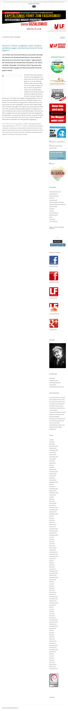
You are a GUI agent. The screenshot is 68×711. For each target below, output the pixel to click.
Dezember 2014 (53, 620)
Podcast (51, 210)
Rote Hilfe (15, 132)
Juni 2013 (51, 656)
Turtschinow (11, 134)
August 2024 (52, 459)
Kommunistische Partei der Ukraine (27, 128)
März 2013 (52, 662)
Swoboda (4, 134)
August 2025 (52, 452)
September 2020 (53, 492)
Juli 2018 (51, 537)
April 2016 (51, 588)
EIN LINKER (52, 378)
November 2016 (53, 573)
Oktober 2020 (52, 490)
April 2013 (51, 660)
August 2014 (52, 628)
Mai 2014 (51, 634)
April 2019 (51, 520)
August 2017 (52, 558)
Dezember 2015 (53, 596)
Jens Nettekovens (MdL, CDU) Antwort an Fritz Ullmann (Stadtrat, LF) (57, 427)
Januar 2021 (52, 486)
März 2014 (52, 639)
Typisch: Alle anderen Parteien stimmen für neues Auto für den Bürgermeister (57, 414)
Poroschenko (34, 130)
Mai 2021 (51, 484)
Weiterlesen (33, 119)
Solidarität (28, 132)
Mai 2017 (51, 562)
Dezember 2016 (53, 571)
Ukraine (25, 134)
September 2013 (53, 649)
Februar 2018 (52, 547)
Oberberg (52, 208)
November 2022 (53, 471)
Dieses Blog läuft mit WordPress (10, 708)
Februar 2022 (52, 480)
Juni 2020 (51, 499)
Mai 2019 (51, 518)
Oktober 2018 (52, 533)
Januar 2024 (52, 463)
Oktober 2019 (52, 511)
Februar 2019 (52, 524)
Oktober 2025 (52, 448)
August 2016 (52, 579)
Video (50, 217)
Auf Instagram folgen (58, 245)
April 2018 (51, 543)
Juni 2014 (51, 632)
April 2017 (51, 564)
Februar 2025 (52, 454)
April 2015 (51, 613)
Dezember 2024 (53, 456)
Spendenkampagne (36, 132)
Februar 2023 (52, 469)
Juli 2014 (51, 630)
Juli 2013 (51, 653)
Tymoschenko (18, 134)
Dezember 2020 (53, 488)
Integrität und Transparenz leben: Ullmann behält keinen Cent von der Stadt (57, 421)
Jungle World (52, 384)
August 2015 (52, 605)
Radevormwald (53, 215)
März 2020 (52, 501)
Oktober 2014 (52, 624)
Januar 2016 (52, 594)
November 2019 (53, 509)
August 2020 (52, 495)
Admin (26, 123)
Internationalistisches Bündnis (57, 204)
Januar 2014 (52, 643)
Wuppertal (52, 219)
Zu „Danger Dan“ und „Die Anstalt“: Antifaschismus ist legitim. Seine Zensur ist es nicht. (57, 399)
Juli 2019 (51, 516)
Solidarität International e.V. (56, 386)
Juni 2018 (51, 539)
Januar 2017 (52, 569)
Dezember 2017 (53, 552)
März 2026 (52, 444)
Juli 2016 (51, 581)
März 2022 (52, 478)
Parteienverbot (26, 130)
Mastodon (52, 697)
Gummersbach (53, 200)
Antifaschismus (53, 194)
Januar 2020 (52, 505)
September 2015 (53, 603)
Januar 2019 (52, 526)
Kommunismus (13, 128)
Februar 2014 (52, 641)
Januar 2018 (52, 550)
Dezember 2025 (53, 446)
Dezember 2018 (53, 528)
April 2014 (51, 636)
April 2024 (51, 461)
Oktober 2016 (52, 575)
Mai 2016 (51, 586)
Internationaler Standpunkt (56, 202)
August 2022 (52, 475)
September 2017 (53, 556)
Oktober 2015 (52, 600)
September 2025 (53, 450)
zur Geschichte (53, 221)
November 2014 (53, 622)
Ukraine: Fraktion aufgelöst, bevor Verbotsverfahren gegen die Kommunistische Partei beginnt (22, 48)
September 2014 (53, 626)
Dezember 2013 (53, 645)
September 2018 (53, 535)
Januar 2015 (52, 617)
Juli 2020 (51, 497)
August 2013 (52, 651)
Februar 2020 (52, 503)
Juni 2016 (51, 584)
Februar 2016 (52, 592)
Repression (9, 132)
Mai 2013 (51, 658)
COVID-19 (51, 198)
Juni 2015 (51, 609)
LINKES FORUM (10, 126)
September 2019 (53, 514)
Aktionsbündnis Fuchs (55, 191)
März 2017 (52, 567)
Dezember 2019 (53, 507)
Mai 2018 (51, 541)
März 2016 (52, 590)
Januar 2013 (52, 666)
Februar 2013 (52, 664)
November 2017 (53, 554)
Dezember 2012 (53, 668)
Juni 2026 (51, 442)
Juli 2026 (51, 439)
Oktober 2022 (52, 473)
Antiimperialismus (54, 196)
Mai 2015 (51, 611)
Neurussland (11, 130)
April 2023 (51, 467)
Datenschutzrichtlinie (34, 3)
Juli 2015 (51, 607)
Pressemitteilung (53, 213)
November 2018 (53, 531)
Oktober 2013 (52, 647)
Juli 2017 (51, 560)
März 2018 (52, 545)
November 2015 (53, 598)
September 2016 (53, 577)
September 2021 (53, 482)
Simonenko (22, 132)
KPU (38, 128)
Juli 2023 (51, 465)
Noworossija (18, 130)
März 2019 (52, 522)
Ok (34, 6)
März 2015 (52, 615)
